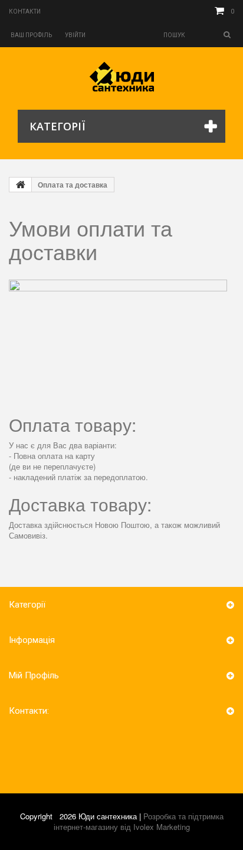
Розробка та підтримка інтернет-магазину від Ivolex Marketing (139, 821)
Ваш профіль (31, 35)
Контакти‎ (25, 11)
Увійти (75, 35)
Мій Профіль (34, 675)
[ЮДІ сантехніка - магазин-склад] (122, 76)
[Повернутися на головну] (20, 185)
